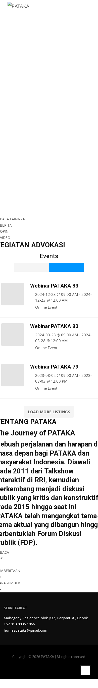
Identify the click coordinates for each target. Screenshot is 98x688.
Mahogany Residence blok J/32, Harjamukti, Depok (46, 618)
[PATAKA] (18, 6)
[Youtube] (60, 668)
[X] (53, 668)
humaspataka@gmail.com (25, 630)
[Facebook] (37, 668)
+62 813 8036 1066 (19, 624)
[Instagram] (45, 668)
